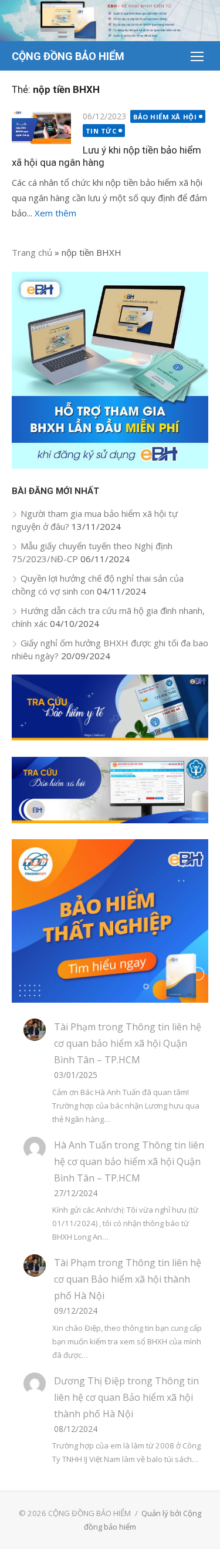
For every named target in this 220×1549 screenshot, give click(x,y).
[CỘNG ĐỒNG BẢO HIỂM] (110, 20)
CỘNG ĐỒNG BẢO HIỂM (68, 56)
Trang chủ (32, 252)
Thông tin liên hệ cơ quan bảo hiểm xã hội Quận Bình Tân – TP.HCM (127, 1043)
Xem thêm (55, 213)
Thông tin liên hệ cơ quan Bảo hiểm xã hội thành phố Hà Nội (127, 1279)
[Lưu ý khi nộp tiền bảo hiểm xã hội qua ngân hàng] (41, 127)
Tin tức (101, 130)
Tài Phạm (75, 1026)
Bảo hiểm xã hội (165, 116)
